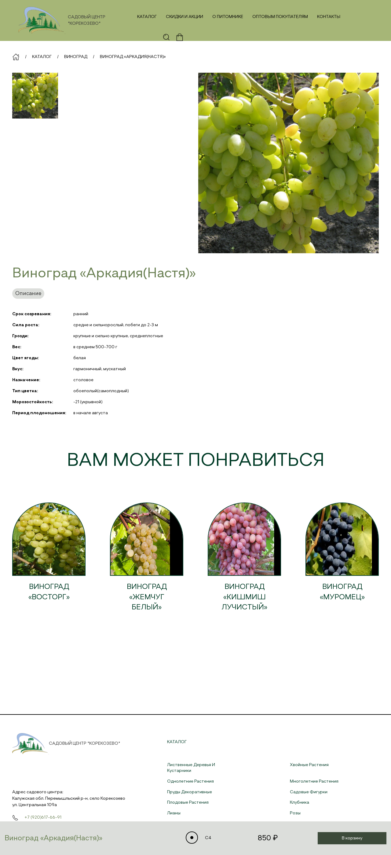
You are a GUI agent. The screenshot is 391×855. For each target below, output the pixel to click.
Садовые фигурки (308, 792)
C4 (207, 838)
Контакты (328, 17)
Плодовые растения (188, 802)
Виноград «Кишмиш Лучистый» (244, 597)
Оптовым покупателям (280, 17)
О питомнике (227, 17)
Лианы (174, 813)
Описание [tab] (28, 293)
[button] (166, 37)
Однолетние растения (190, 781)
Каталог (147, 17)
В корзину (352, 838)
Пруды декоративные (189, 792)
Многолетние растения (314, 781)
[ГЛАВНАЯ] (16, 56)
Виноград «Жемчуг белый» (147, 597)
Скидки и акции (184, 17)
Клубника (299, 802)
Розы (295, 813)
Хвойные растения (309, 765)
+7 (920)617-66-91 (42, 817)
